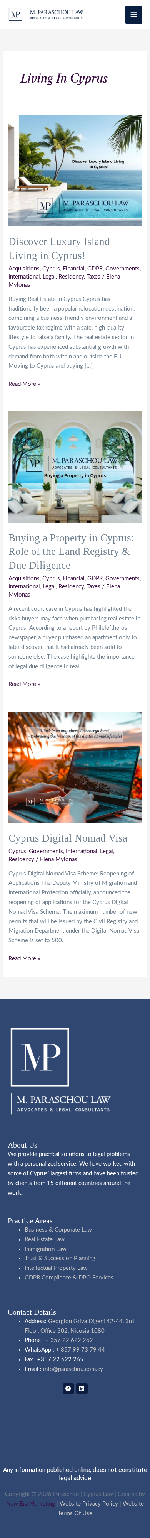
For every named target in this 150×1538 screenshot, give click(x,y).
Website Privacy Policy (89, 1504)
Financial (74, 269)
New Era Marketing (30, 1504)
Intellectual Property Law (56, 1268)
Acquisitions (24, 269)
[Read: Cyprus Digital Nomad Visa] (74, 767)
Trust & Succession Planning (60, 1258)
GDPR (95, 269)
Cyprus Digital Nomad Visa (67, 838)
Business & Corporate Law (58, 1230)
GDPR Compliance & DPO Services (69, 1278)
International (24, 277)
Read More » (24, 383)
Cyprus (51, 269)
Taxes (93, 277)
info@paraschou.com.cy (73, 1369)
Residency (71, 277)
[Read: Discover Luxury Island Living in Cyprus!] (74, 170)
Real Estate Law (45, 1239)
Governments (122, 269)
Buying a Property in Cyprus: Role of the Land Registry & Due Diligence (71, 551)
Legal (49, 277)
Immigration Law (46, 1249)
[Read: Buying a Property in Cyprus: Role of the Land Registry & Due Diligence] (74, 467)
